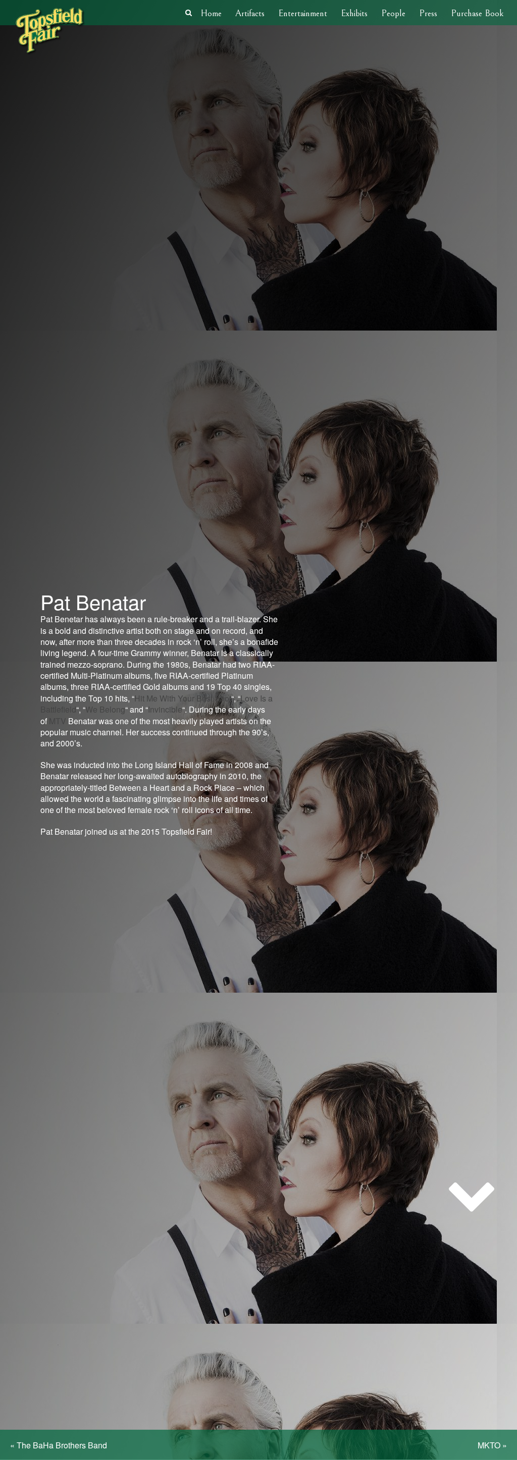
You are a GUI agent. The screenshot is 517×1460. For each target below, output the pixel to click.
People (393, 13)
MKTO (489, 1445)
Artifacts (250, 13)
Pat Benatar (93, 601)
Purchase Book (477, 13)
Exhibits (354, 13)
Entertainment (302, 13)
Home (211, 13)
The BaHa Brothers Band (62, 1445)
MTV (57, 721)
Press (428, 13)
